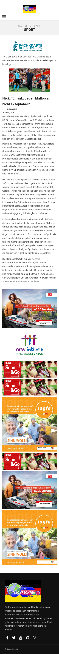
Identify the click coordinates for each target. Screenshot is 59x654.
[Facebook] (7, 637)
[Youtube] (20, 637)
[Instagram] (34, 637)
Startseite (24, 26)
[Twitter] (14, 637)
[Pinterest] (27, 637)
